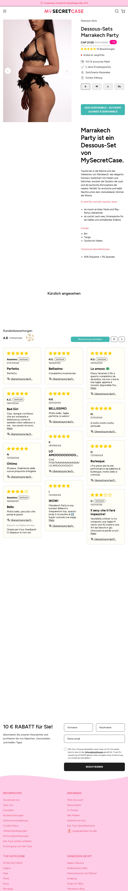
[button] (116, 11)
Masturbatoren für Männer (82, 873)
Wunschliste (74, 805)
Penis (6, 878)
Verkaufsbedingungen (15, 830)
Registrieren (94, 766)
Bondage (8, 888)
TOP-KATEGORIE (14, 856)
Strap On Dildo (75, 883)
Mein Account (75, 799)
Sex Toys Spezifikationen (81, 825)
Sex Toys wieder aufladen (17, 841)
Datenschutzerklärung (15, 820)
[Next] (67, 71)
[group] (64, 3)
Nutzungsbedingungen (16, 835)
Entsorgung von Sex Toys (17, 846)
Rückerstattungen (13, 815)
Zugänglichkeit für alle (84, 830)
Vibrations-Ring (75, 888)
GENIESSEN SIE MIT (79, 856)
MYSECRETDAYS (12, 862)
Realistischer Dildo (77, 868)
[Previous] (8, 71)
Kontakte (8, 810)
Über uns (8, 805)
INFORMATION (12, 793)
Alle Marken (73, 815)
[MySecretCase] (64, 11)
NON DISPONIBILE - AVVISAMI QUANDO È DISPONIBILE (103, 109)
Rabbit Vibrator (75, 862)
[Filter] (114, 339)
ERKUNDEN (74, 793)
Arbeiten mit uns (76, 820)
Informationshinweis (94, 752)
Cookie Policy (10, 825)
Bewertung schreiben (90, 339)
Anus (6, 883)
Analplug (72, 878)
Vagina (6, 868)
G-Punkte (72, 810)
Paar (5, 873)
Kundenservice (11, 799)
